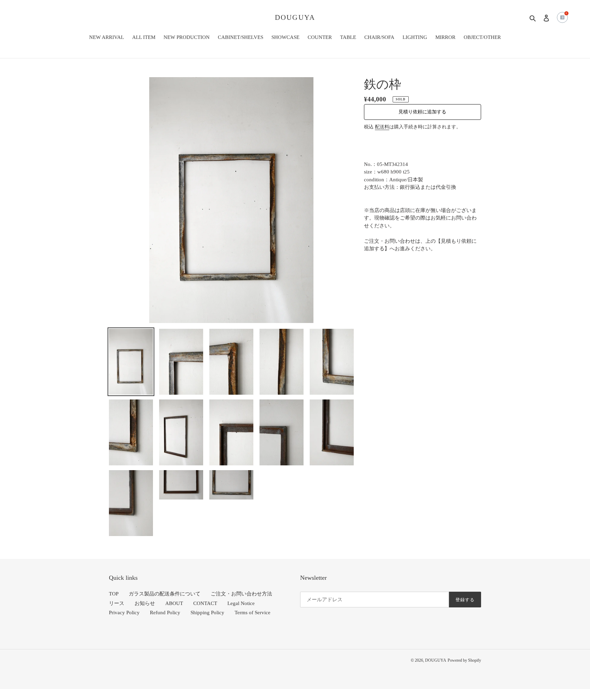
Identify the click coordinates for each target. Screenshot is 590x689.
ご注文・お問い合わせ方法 (241, 593)
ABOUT (174, 603)
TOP (113, 593)
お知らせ (145, 603)
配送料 (382, 126)
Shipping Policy (207, 612)
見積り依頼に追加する (422, 111)
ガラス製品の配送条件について (164, 593)
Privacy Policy (124, 612)
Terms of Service (252, 612)
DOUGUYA (295, 17)
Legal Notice (241, 603)
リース (116, 603)
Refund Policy (165, 612)
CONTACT (205, 603)
